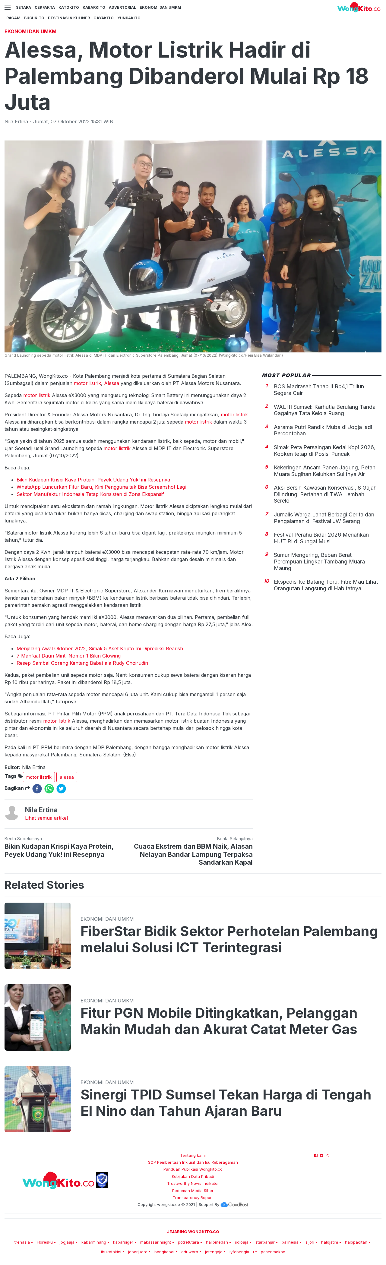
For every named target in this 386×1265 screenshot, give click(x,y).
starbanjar (265, 1242)
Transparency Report (193, 1197)
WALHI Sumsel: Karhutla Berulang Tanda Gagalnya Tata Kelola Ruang (324, 409)
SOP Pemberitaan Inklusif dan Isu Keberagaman (193, 1162)
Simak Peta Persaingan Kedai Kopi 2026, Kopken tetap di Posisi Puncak (324, 450)
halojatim (329, 1242)
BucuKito (34, 18)
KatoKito (69, 7)
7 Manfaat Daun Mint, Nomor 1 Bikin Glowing (69, 656)
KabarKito (94, 7)
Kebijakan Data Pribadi (193, 1176)
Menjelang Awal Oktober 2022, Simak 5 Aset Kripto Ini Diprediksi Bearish (100, 648)
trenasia (22, 1242)
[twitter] (61, 788)
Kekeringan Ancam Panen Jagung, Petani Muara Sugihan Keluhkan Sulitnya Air (325, 470)
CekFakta (45, 7)
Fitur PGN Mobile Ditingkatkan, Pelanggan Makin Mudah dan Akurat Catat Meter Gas (219, 1021)
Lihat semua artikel (46, 818)
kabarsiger (123, 1242)
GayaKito (103, 18)
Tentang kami (193, 1155)
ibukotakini (111, 1251)
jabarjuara (137, 1251)
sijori (309, 1242)
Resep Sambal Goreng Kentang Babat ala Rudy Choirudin (82, 663)
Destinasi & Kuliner (69, 18)
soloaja (241, 1242)
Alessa (111, 383)
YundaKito (129, 18)
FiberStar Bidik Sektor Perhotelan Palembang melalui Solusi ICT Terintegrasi (229, 939)
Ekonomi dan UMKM (160, 7)
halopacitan (356, 1242)
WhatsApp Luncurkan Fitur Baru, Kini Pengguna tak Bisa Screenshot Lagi (101, 487)
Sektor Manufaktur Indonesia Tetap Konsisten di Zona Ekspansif (90, 494)
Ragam (13, 18)
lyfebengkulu (241, 1251)
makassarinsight (155, 1242)
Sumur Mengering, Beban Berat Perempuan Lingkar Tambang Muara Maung (319, 561)
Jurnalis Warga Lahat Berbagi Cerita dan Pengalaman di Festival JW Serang (324, 517)
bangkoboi (164, 1251)
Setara (23, 7)
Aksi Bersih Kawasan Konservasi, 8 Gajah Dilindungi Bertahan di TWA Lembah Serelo (325, 494)
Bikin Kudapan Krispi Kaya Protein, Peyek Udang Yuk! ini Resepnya (93, 480)
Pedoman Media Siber (193, 1190)
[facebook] (37, 788)
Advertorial (122, 7)
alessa (67, 777)
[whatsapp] (49, 788)
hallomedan (217, 1242)
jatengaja (214, 1251)
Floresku (45, 1242)
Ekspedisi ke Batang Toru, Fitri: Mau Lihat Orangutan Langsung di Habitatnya (326, 585)
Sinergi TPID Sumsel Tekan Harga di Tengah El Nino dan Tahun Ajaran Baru (226, 1103)
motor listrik (87, 383)
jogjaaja (67, 1242)
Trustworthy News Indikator (193, 1183)
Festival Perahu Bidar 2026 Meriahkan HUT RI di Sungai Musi (321, 538)
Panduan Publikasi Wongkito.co (193, 1169)
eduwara (189, 1251)
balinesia (290, 1242)
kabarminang (93, 1242)
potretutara (188, 1242)
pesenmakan (273, 1251)
